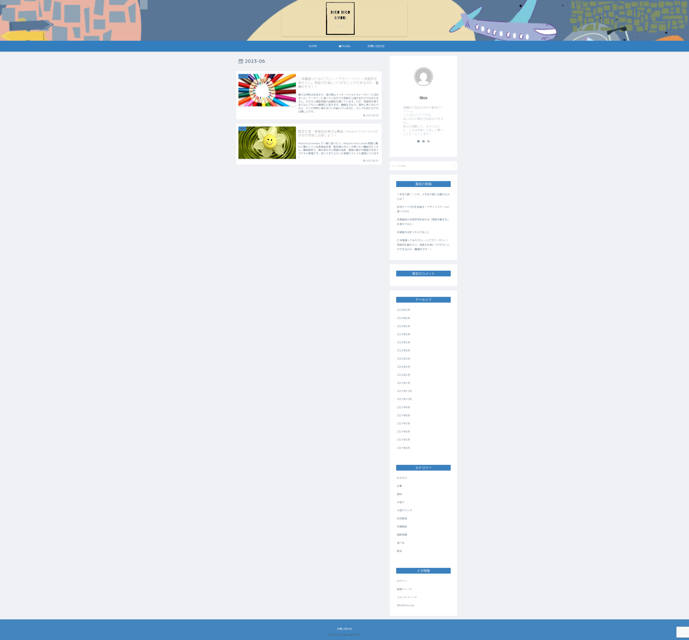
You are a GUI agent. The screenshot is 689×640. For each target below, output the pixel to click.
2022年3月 (403, 366)
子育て (400, 502)
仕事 (399, 486)
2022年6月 (403, 350)
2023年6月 (403, 334)
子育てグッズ (404, 510)
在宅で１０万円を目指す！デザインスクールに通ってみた (423, 209)
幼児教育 (402, 518)
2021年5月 (403, 439)
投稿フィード (404, 589)
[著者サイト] (418, 141)
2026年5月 (403, 310)
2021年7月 (403, 423)
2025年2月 (403, 326)
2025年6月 (403, 318)
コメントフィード (407, 597)
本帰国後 (402, 526)
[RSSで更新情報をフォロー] (428, 141)
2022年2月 (403, 375)
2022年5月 (403, 358)
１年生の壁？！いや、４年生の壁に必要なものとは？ (423, 196)
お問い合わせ (344, 628)
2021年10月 (404, 399)
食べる (400, 543)
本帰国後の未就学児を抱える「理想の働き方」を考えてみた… (423, 222)
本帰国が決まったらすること (413, 232)
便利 (399, 494)
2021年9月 (403, 407)
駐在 (399, 551)
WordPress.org (405, 605)
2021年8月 (403, 415)
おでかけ (402, 478)
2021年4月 (403, 448)
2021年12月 (404, 391)
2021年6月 (403, 431)
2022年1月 (403, 383)
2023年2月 (403, 342)
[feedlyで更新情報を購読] (423, 141)
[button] (453, 166)
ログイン (402, 581)
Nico (423, 98)
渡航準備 (402, 534)
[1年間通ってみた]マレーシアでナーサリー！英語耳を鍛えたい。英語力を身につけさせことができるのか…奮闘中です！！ (423, 245)
